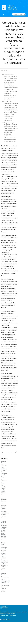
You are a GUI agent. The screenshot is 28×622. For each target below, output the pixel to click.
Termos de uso (8, 615)
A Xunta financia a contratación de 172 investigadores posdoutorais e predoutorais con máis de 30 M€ (5, 582)
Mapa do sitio (2, 615)
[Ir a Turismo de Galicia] (5, 620)
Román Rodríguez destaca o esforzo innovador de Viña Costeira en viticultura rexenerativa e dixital (5, 506)
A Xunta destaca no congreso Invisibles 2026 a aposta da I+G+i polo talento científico (4, 528)
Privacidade (14, 615)
